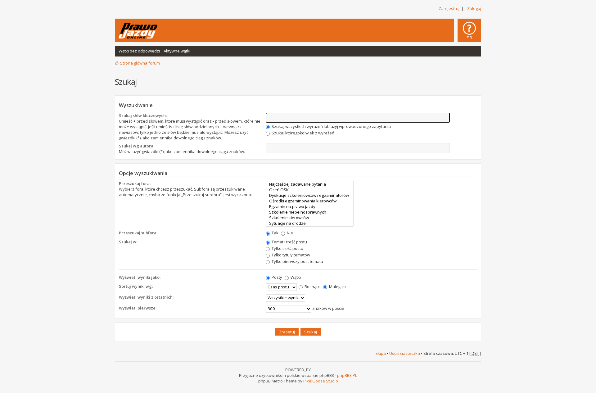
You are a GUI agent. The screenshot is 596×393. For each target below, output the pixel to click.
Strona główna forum (140, 63)
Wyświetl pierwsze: (137, 308)
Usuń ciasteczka (404, 353)
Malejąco (337, 286)
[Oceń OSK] (309, 189)
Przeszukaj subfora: (138, 233)
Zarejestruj (449, 8)
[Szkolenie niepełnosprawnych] (309, 212)
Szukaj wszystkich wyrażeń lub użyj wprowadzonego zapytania (331, 126)
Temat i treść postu (289, 242)
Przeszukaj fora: (135, 183)
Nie (289, 233)
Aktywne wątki (177, 51)
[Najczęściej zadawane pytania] (309, 184)
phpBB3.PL (347, 375)
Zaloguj (474, 8)
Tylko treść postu (287, 248)
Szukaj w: (128, 242)
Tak (274, 233)
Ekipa (381, 353)
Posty (276, 277)
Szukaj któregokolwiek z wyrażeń (302, 133)
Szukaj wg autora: (136, 146)
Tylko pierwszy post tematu (297, 261)
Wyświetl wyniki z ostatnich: (146, 297)
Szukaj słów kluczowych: (143, 115)
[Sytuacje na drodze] (309, 223)
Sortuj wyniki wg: (136, 286)
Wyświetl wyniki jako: (139, 277)
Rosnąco (312, 286)
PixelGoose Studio (320, 381)
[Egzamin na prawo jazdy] (309, 206)
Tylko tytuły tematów (290, 255)
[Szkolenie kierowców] (309, 217)
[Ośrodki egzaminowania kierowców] (309, 201)
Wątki (295, 277)
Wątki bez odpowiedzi (139, 51)
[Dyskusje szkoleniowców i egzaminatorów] (309, 195)
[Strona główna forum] (138, 30)
